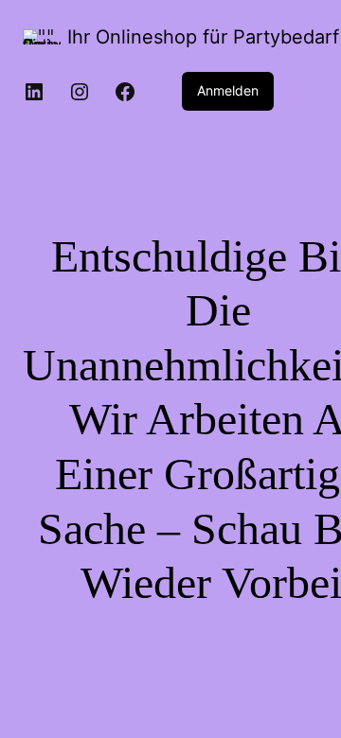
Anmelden (228, 90)
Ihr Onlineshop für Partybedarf (203, 37)
